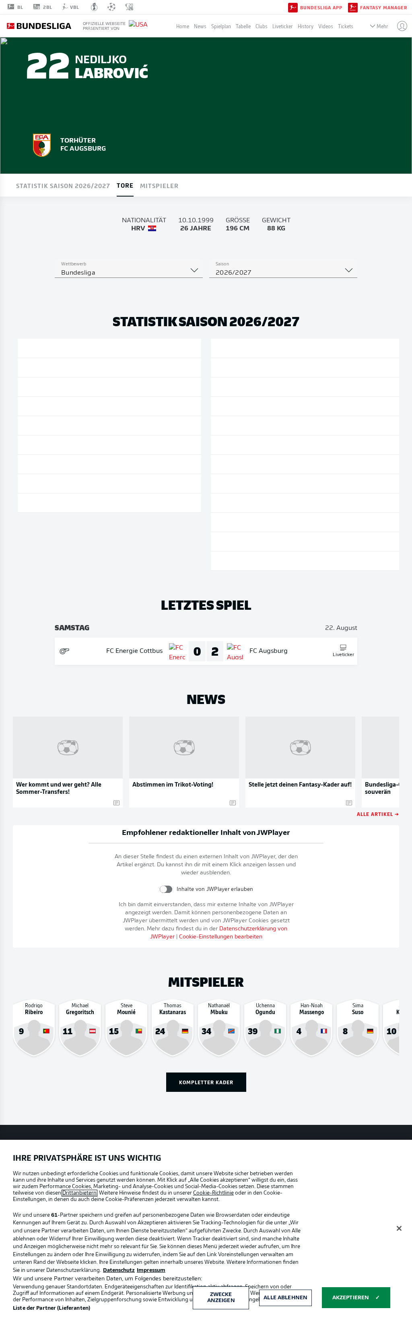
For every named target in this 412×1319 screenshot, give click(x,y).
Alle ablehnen (285, 1297)
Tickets (345, 26)
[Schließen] (399, 1228)
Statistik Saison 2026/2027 (63, 185)
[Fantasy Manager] (353, 7)
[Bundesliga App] (293, 7)
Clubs (261, 26)
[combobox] (128, 273)
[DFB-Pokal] (94, 7)
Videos (325, 26)
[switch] (166, 889)
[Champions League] (111, 7)
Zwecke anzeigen (221, 1298)
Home (182, 26)
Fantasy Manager (383, 7)
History (305, 26)
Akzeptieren (350, 1297)
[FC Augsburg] (42, 143)
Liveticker (282, 26)
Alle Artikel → (378, 813)
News (200, 26)
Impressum (151, 1270)
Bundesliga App (321, 7)
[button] (399, 25)
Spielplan (221, 26)
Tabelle (243, 26)
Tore (125, 184)
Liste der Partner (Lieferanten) (51, 1308)
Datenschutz (119, 1270)
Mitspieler (159, 185)
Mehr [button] (382, 26)
